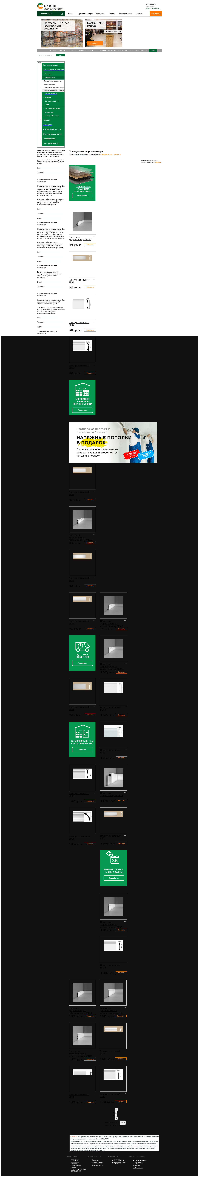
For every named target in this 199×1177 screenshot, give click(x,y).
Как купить (100, 14)
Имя (38, 168)
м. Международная (139, 1160)
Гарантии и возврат (85, 14)
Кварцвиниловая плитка (86, 50)
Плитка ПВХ (123, 50)
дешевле (144, 162)
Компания (72, 1156)
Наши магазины (137, 1156)
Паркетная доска (66, 50)
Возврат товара (97, 1163)
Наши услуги (94, 1156)
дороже (151, 162)
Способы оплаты (97, 1165)
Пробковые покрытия (107, 50)
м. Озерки (136, 1165)
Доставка (95, 1160)
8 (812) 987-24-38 (118, 1160)
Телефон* (40, 173)
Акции (70, 14)
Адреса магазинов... (153, 8)
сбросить (157, 162)
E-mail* (39, 282)
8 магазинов (156, 14)
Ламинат (52, 50)
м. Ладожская (138, 1168)
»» (116, 1118)
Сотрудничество (125, 14)
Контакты (139, 14)
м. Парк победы (138, 1163)
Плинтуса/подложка (139, 50)
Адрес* (40, 218)
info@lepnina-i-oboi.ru (119, 1163)
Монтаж (112, 14)
